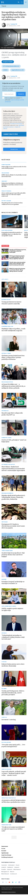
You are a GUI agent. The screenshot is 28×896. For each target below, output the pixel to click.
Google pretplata (7, 61)
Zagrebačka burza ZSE (18, 70)
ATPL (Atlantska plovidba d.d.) (11, 66)
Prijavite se (21, 94)
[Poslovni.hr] (2, 2)
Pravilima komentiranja (16, 123)
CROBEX (5, 70)
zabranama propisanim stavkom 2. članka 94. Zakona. (13, 127)
